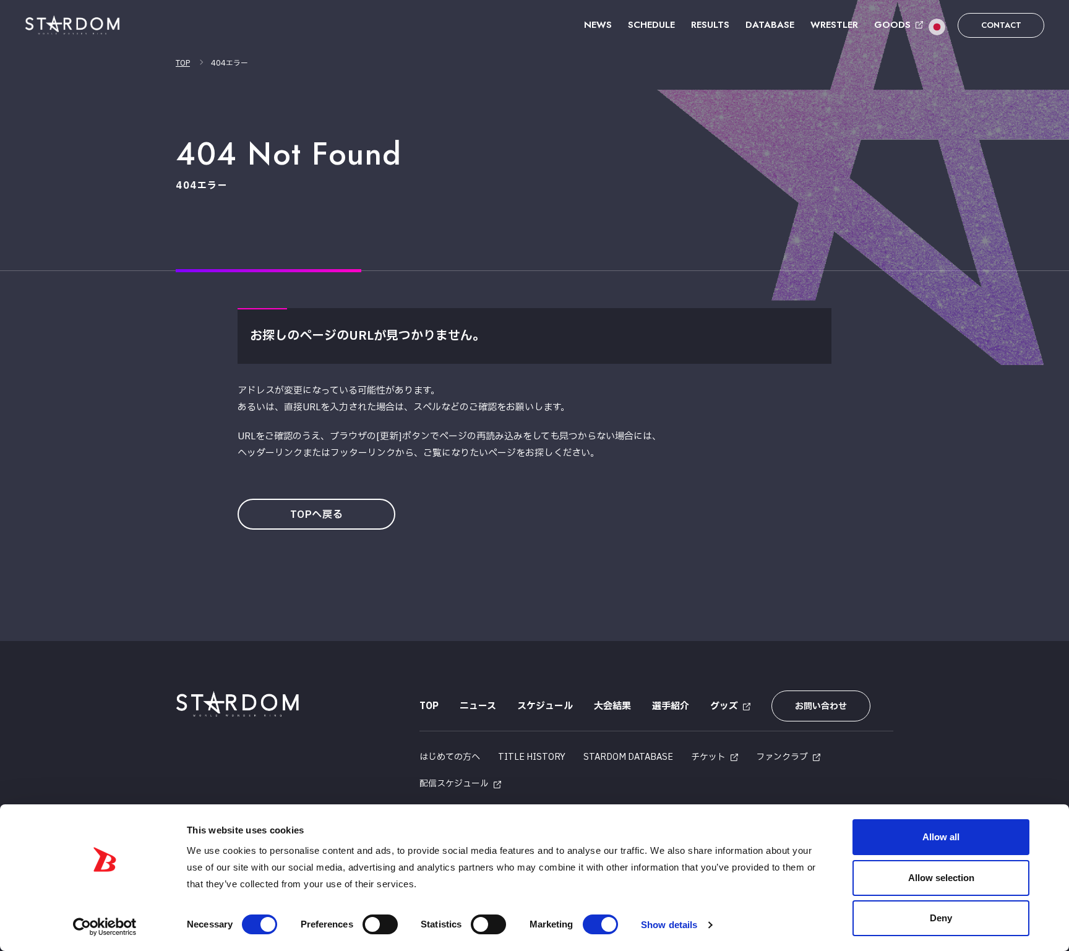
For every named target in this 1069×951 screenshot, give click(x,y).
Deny (941, 918)
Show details (669, 924)
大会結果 (612, 706)
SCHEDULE (651, 25)
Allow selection (941, 877)
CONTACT (1001, 25)
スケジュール (545, 706)
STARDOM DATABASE (628, 757)
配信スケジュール (454, 783)
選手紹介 (670, 706)
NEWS (598, 25)
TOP (183, 63)
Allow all (941, 837)
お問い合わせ (821, 706)
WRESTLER (834, 25)
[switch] (380, 924)
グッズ (724, 706)
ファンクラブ (782, 757)
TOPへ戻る (316, 514)
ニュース (478, 706)
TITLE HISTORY (531, 757)
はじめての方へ (449, 757)
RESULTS (710, 25)
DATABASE (769, 25)
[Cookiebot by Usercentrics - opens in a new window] (105, 927)
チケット (708, 757)
